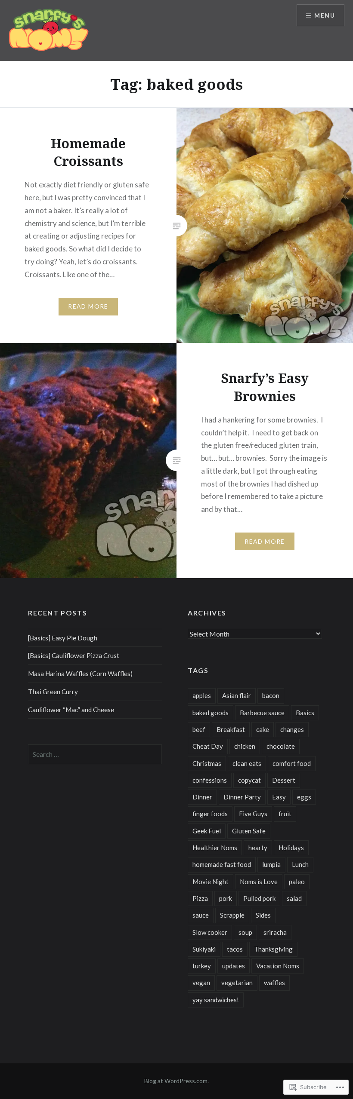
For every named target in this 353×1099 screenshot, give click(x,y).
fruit (285, 813)
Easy (279, 797)
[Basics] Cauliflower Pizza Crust (73, 655)
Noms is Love (259, 881)
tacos (235, 949)
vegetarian (237, 982)
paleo (297, 881)
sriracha (275, 932)
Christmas (206, 763)
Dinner (202, 797)
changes (292, 729)
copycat (249, 780)
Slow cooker (209, 932)
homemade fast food (221, 864)
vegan (201, 982)
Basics (305, 712)
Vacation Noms (277, 966)
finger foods (210, 813)
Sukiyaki (204, 949)
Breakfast (231, 729)
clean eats (246, 763)
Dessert (283, 780)
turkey (201, 966)
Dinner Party (242, 797)
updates (233, 966)
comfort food (291, 763)
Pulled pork (259, 898)
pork (225, 898)
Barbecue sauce (262, 712)
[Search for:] (95, 754)
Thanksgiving (273, 949)
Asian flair (236, 695)
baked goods (210, 712)
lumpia (271, 864)
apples (201, 695)
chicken (244, 746)
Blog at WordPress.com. (176, 1080)
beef (198, 729)
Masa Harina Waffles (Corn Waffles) (80, 673)
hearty (257, 847)
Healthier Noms (214, 847)
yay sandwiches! (215, 1000)
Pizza (200, 898)
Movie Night (210, 881)
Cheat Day (207, 746)
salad (294, 898)
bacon (270, 695)
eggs (304, 797)
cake (262, 729)
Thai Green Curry (53, 691)
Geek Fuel (206, 831)
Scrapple (232, 915)
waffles (274, 982)
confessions (209, 780)
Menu (324, 15)
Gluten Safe (249, 831)
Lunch (300, 864)
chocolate (280, 746)
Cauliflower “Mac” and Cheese (71, 709)
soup (245, 932)
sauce (200, 915)
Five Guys (253, 813)
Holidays (291, 847)
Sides (263, 915)
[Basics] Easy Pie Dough (62, 638)
